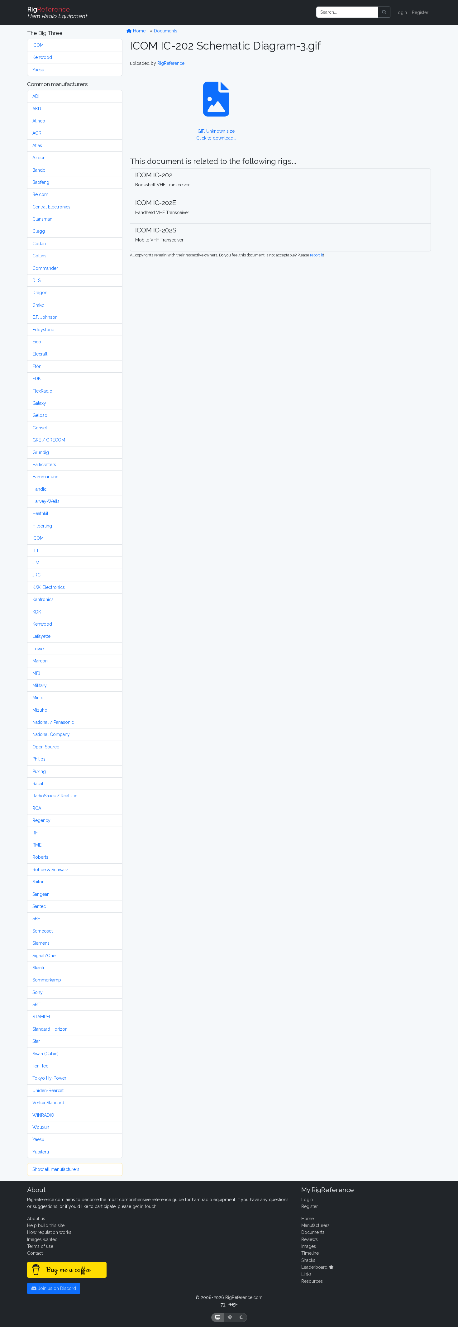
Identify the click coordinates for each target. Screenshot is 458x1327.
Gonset (39, 427)
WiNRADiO (43, 1115)
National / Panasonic (53, 722)
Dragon (39, 292)
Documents (165, 30)
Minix (37, 697)
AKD (36, 108)
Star (36, 1041)
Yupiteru (40, 1151)
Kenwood (42, 57)
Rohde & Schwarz (50, 869)
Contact (35, 1253)
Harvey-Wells (46, 501)
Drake (38, 305)
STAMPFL (41, 1016)
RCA (36, 808)
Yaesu (38, 69)
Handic (39, 489)
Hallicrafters (44, 464)
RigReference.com (244, 1297)
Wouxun (40, 1127)
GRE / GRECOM (48, 439)
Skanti (38, 967)
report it (316, 255)
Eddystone (43, 329)
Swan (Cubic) (45, 1053)
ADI (35, 96)
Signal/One (43, 955)
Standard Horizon (50, 1029)
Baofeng (40, 182)
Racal (37, 783)
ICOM (38, 45)
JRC (36, 574)
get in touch (144, 1206)
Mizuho (39, 710)
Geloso (39, 415)
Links (306, 1274)
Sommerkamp (46, 979)
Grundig (40, 452)
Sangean (41, 894)
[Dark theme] (241, 1317)
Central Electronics (51, 206)
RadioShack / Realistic (54, 795)
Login (401, 12)
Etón (36, 366)
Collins (39, 255)
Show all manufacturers (55, 1169)
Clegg (38, 231)
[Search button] (384, 12)
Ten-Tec (40, 1065)
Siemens (41, 943)
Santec (39, 906)
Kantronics (43, 599)
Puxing (39, 771)
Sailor (38, 881)
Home (139, 30)
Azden (38, 157)
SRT (36, 1004)
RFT (36, 832)
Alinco (38, 120)
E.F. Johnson (45, 317)
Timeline (310, 1253)
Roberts (40, 857)
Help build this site (45, 1225)
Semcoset (42, 930)
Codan (39, 243)
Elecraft (39, 353)
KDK (36, 611)
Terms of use (40, 1246)
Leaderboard (315, 1267)
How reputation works (49, 1232)
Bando (38, 170)
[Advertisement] (370, 98)
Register (420, 12)
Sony (37, 992)
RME (36, 845)
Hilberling (42, 525)
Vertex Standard (48, 1102)
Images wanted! (43, 1239)
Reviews (309, 1239)
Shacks (308, 1260)
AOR (36, 133)
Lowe (38, 648)
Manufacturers (315, 1225)
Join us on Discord (56, 1288)
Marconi (40, 660)
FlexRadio (42, 391)
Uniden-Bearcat (48, 1090)
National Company (51, 734)
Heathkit (40, 513)
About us (36, 1218)
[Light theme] (230, 1317)
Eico (36, 341)
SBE (36, 918)
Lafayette (41, 636)
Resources (312, 1281)
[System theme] (218, 1317)
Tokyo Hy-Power (49, 1078)
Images (308, 1246)
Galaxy (39, 403)
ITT (35, 550)
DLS (36, 280)
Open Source (45, 746)
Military (39, 685)
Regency (41, 820)
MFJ (36, 673)
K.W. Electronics (48, 587)
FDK (36, 378)
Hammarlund (45, 476)
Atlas (37, 145)
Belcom (40, 194)
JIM (35, 562)
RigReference (170, 63)
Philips (38, 759)
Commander (45, 268)
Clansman (42, 219)
